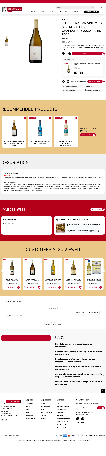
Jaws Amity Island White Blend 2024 (66, 142)
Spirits (28, 406)
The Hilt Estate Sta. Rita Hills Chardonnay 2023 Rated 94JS (32, 280)
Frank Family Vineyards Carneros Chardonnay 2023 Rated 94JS (53, 280)
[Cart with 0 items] (102, 7)
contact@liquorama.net (60, 440)
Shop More (29, 415)
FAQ (58, 403)
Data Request (61, 425)
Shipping (60, 415)
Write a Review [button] (94, 312)
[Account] (98, 7)
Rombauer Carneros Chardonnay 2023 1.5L (94, 280)
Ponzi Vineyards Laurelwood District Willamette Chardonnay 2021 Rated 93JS (12, 280)
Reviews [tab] (9, 315)
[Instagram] (6, 420)
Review (43, 418)
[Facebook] (2, 420)
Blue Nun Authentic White (40, 141)
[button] (3, 270)
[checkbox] (25, 118)
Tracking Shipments (63, 418)
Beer (27, 412)
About (43, 403)
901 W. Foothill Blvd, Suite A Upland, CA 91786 (9, 407)
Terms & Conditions (99, 435)
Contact (43, 415)
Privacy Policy (61, 409)
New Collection (31, 418)
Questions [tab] (19, 315)
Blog (42, 409)
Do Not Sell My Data (63, 421)
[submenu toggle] (37, 12)
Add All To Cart (86, 135)
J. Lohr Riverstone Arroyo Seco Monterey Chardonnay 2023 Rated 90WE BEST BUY (73, 280)
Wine (27, 409)
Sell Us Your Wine (46, 412)
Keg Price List (45, 406)
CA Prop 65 (60, 412)
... (53, 1)
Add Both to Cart (95, 81)
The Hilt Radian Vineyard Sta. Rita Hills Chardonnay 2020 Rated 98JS (14, 143)
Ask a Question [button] (81, 312)
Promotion (29, 403)
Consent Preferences (64, 428)
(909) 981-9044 (71, 440)
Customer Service (63, 406)
